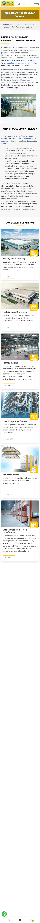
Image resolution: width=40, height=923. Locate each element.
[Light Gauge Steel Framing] (20, 405)
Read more (10, 276)
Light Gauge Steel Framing (15, 421)
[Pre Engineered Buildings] (20, 242)
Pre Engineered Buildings (14, 258)
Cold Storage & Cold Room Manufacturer (15, 530)
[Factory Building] (20, 346)
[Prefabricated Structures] (20, 295)
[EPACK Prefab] (7, 3)
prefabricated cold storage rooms (22, 63)
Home (5, 24)
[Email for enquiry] (18, 3)
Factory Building (10, 362)
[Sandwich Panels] (20, 458)
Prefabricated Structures (15, 312)
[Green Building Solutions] (30, 919)
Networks (13, 24)
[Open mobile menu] (36, 3)
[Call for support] (24, 3)
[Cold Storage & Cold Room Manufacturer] (20, 513)
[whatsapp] (4, 914)
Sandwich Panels (11, 474)
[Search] (30, 3)
